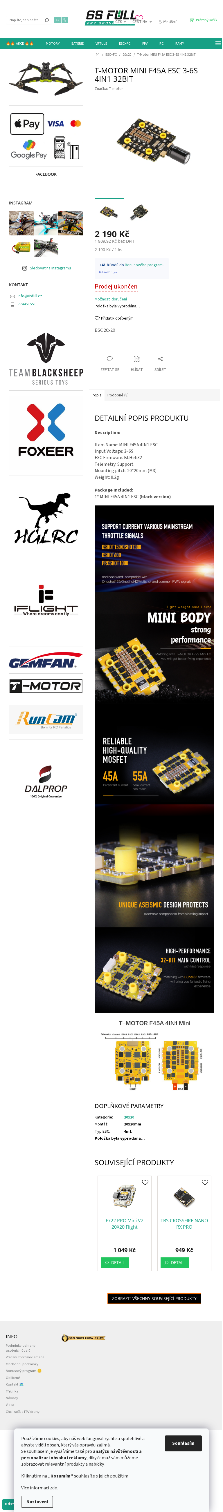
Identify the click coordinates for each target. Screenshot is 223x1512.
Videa (10, 1404)
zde (53, 1488)
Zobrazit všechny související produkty (154, 1298)
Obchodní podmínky (22, 1364)
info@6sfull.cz (30, 296)
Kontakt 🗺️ (15, 1384)
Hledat (47, 20)
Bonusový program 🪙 (24, 1370)
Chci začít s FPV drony (22, 1411)
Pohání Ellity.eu (108, 272)
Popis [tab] (97, 395)
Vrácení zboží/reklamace (25, 1357)
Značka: (109, 89)
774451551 (27, 304)
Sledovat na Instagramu (50, 268)
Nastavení (37, 1502)
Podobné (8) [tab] (118, 395)
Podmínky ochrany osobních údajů (20, 1348)
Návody (12, 1398)
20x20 (129, 1117)
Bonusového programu (145, 265)
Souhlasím (183, 1443)
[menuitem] (20, 43)
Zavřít (105, 347)
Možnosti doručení (111, 299)
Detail (118, 1262)
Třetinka (12, 1391)
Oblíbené (13, 1377)
